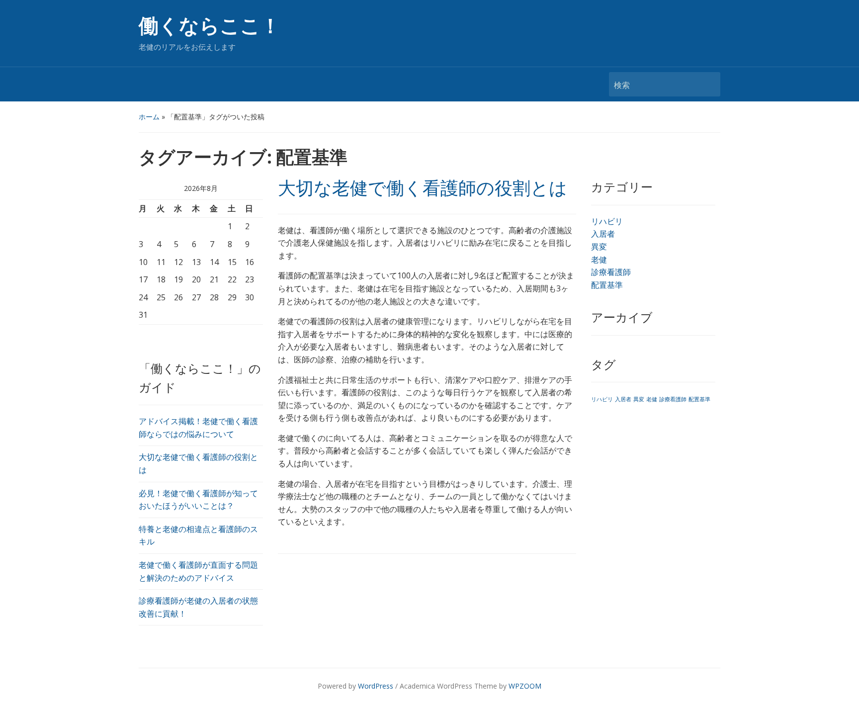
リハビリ (607, 221)
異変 (599, 246)
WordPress (375, 686)
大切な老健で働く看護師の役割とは (422, 188)
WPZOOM (525, 686)
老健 (599, 259)
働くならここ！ (209, 26)
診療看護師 (611, 272)
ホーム (149, 116)
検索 (707, 84)
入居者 (603, 233)
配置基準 (607, 284)
